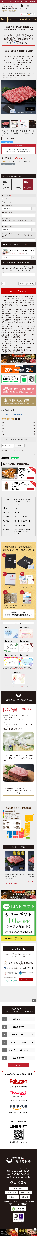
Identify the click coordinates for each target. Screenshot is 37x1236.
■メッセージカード (8, 226)
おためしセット (25, 19)
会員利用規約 (23, 1204)
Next (33, 97)
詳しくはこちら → (18, 1065)
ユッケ (10, 19)
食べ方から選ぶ (19, 74)
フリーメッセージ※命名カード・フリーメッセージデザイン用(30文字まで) (18, 235)
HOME (3, 74)
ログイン (22, 8)
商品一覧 (4, 19)
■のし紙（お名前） (8, 212)
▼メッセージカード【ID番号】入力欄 (15, 262)
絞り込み (20, 446)
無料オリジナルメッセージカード (15, 244)
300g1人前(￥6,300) (6, 185)
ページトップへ (34, 1000)
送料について (26, 1192)
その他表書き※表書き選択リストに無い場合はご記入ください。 (17, 219)
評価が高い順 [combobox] (6, 446)
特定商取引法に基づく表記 (12, 1202)
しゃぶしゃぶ (30, 74)
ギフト (16, 19)
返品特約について (7, 410)
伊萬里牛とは (18, 1188)
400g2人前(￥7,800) (17, 185)
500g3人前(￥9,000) (28, 185)
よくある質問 (11, 1192)
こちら (15, 43)
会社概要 (24, 1197)
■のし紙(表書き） (8, 205)
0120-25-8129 (18, 1170)
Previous (4, 97)
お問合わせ (13, 1197)
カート (28, 8)
